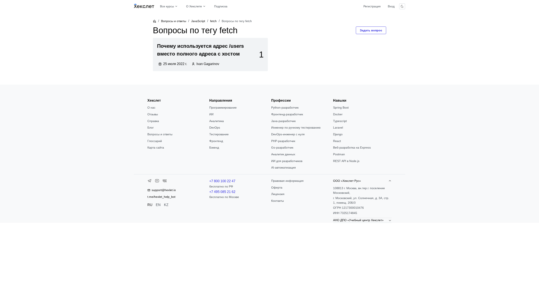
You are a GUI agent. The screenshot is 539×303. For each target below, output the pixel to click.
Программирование (223, 107)
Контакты (277, 200)
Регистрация (372, 6)
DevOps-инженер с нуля (288, 134)
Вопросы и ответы (173, 21)
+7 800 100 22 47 (222, 181)
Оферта (276, 187)
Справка (153, 121)
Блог (150, 127)
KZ (166, 205)
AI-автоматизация (283, 167)
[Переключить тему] (402, 6)
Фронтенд (216, 141)
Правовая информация (287, 180)
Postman (339, 154)
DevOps (214, 127)
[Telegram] (149, 182)
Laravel (338, 127)
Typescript (340, 121)
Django (338, 134)
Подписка (220, 6)
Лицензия (277, 194)
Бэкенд (214, 147)
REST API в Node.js (346, 161)
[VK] (165, 182)
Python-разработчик (285, 107)
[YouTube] (157, 182)
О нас (151, 107)
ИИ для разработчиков (286, 161)
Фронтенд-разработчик (287, 114)
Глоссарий (154, 141)
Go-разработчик (282, 147)
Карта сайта (155, 147)
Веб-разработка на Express (352, 147)
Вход (391, 6)
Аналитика (216, 121)
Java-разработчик (283, 121)
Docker (338, 114)
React (337, 141)
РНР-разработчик (283, 141)
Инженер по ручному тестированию (296, 127)
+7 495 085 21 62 (222, 192)
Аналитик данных (283, 154)
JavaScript (198, 21)
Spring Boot (341, 107)
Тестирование (219, 134)
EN (158, 205)
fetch (213, 21)
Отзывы (152, 114)
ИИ (211, 114)
